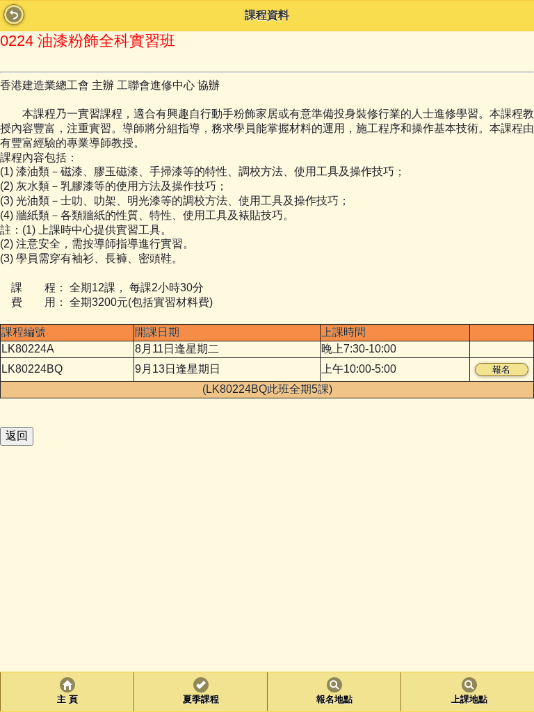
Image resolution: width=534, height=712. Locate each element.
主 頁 (67, 699)
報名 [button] (501, 369)
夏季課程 (201, 699)
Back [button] (13, 14)
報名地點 (334, 699)
